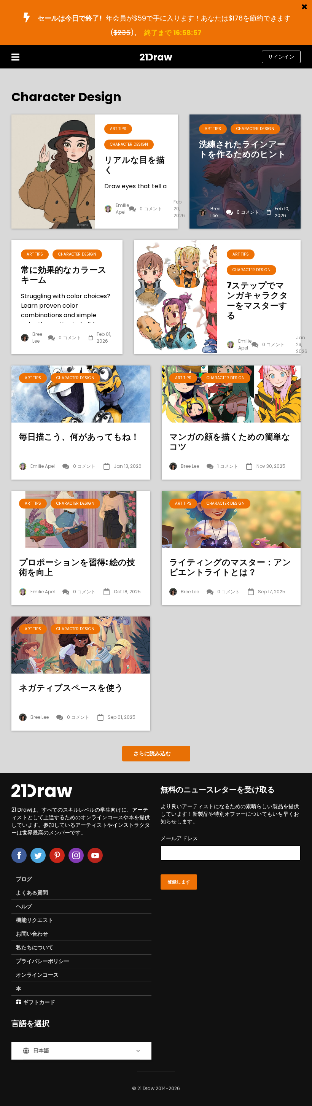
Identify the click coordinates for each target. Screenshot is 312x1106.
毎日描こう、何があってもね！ (79, 437)
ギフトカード (39, 1002)
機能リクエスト (34, 920)
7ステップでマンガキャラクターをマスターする (257, 301)
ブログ (24, 879)
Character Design (129, 144)
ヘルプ (24, 906)
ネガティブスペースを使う (71, 688)
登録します (178, 882)
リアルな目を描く (134, 165)
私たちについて (34, 947)
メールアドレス (179, 838)
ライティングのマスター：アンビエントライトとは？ (230, 568)
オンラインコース (37, 975)
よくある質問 (32, 892)
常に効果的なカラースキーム (64, 275)
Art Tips (118, 129)
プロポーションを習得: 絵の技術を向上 (77, 568)
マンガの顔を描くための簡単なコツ (229, 442)
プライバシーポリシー (42, 961)
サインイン (281, 56)
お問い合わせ (32, 934)
